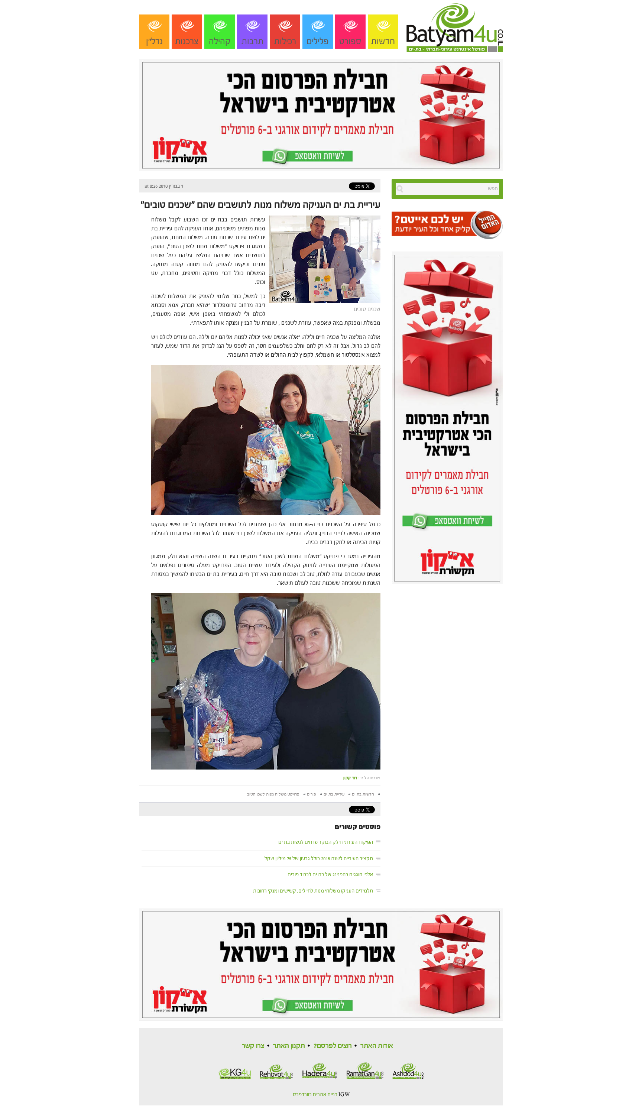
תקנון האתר (289, 1046)
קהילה (220, 41)
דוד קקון (350, 777)
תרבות (252, 41)
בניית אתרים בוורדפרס (315, 1095)
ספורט (350, 41)
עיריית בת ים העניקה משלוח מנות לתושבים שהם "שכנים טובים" (260, 204)
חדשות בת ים (363, 794)
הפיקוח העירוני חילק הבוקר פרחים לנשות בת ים (325, 842)
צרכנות (187, 41)
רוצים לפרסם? (333, 1046)
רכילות (285, 41)
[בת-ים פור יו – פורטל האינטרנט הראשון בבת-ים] (454, 26)
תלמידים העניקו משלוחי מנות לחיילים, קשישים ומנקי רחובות (313, 891)
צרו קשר (253, 1046)
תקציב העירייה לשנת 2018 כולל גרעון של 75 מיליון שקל (319, 859)
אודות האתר (376, 1046)
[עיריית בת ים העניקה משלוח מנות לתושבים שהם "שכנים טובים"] (322, 258)
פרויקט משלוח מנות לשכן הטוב (273, 794)
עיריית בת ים (334, 794)
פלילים (318, 41)
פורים (311, 794)
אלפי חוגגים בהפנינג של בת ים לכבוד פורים (330, 875)
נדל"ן (154, 41)
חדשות (383, 41)
